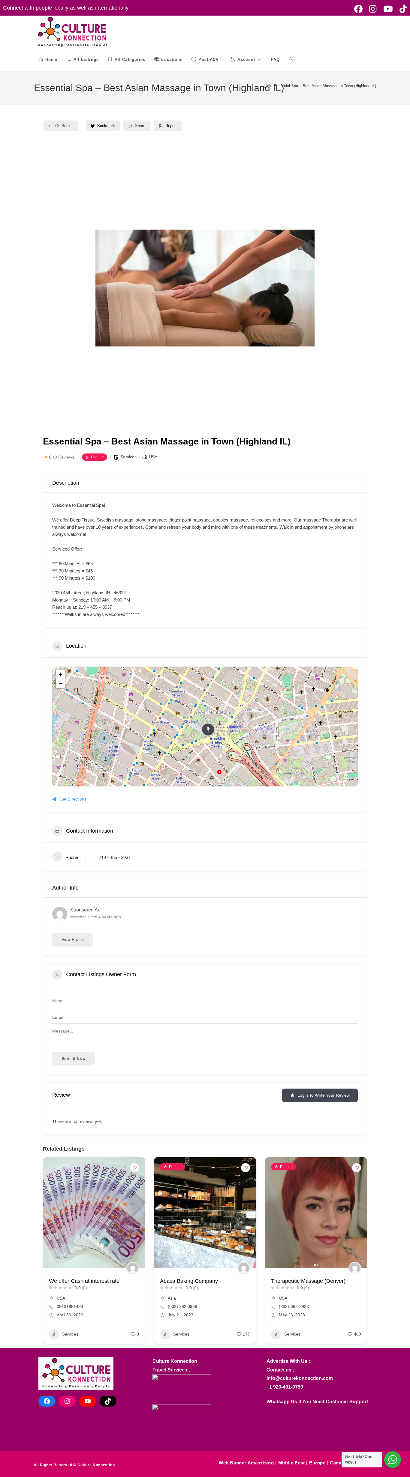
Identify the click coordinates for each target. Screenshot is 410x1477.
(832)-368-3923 (294, 1306)
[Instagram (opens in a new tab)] (373, 9)
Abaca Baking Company (189, 1281)
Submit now (74, 1058)
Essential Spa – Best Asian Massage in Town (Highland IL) (325, 86)
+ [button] (60, 674)
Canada (338, 1462)
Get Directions (72, 799)
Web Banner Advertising (246, 1462)
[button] (161, 1212)
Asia (172, 1298)
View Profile (73, 939)
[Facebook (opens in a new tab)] (358, 9)
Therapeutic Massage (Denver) (308, 1281)
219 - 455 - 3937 (115, 857)
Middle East (291, 1462)
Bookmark (106, 125)
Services (128, 456)
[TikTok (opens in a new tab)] (401, 9)
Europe (317, 1462)
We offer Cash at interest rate (84, 1281)
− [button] (60, 683)
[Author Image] (132, 1268)
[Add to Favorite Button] (134, 1167)
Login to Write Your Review (323, 1095)
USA (153, 456)
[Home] (266, 86)
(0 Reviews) (64, 457)
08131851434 (70, 1306)
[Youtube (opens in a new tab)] (388, 9)
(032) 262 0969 (182, 1306)
